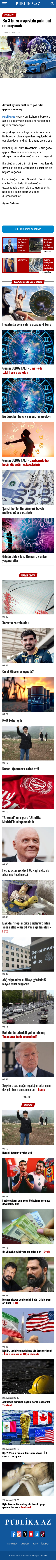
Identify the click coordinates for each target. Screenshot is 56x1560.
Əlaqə (35, 1543)
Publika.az (8, 116)
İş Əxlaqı (45, 1543)
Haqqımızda (12, 1543)
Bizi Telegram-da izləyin (28, 229)
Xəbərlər (25, 1543)
